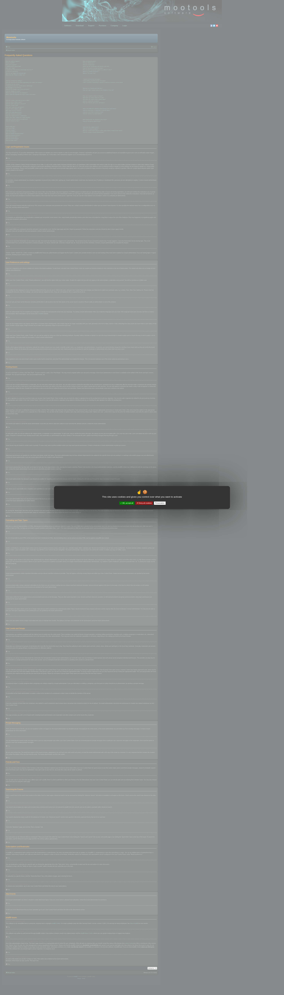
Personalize (160, 503)
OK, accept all (127, 503)
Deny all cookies (145, 503)
